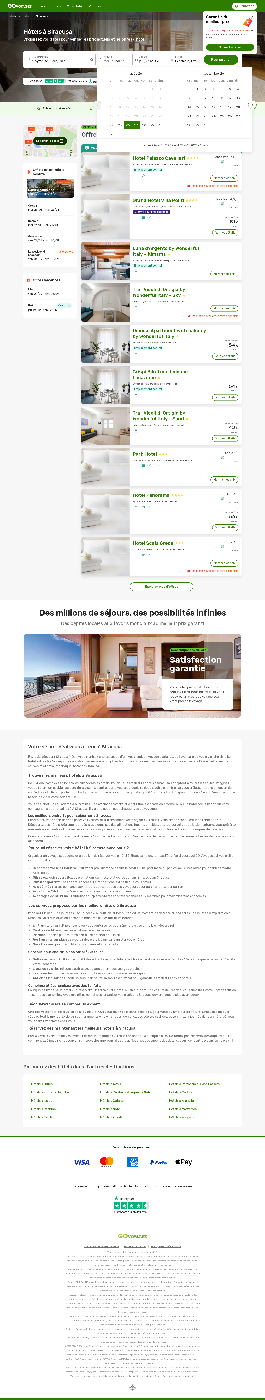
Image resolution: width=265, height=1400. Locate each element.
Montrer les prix (224, 178)
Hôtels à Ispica (41, 1101)
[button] (91, 59)
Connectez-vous (230, 47)
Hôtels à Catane (112, 1101)
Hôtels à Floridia (112, 1117)
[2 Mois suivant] (252, 105)
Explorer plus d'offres (161, 586)
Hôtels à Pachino (43, 1109)
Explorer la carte (47, 141)
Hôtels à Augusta (181, 1117)
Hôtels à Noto (110, 1109)
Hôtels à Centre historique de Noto (125, 1092)
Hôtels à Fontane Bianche (50, 1092)
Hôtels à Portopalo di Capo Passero (194, 1084)
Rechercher (221, 59)
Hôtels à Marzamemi (183, 1109)
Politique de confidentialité (166, 1246)
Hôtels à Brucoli (42, 1084)
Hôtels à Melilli (41, 1117)
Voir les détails (225, 232)
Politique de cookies (135, 1246)
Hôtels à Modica (180, 1092)
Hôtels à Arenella (181, 1101)
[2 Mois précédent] (97, 105)
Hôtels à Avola (110, 1084)
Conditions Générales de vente (101, 1246)
